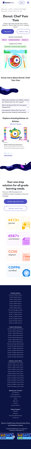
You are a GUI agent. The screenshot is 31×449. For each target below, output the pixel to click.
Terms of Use (5, 423)
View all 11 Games (15, 124)
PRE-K (4, 40)
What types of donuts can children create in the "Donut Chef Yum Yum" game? (15, 100)
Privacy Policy (15, 423)
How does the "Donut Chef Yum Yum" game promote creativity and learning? (14, 111)
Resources (4, 9)
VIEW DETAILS (8, 155)
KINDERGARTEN (14, 40)
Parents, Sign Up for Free (15, 201)
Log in (21, 2)
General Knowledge (20, 9)
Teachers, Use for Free (16, 208)
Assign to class (23, 31)
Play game (7, 31)
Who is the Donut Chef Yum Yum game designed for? (14, 105)
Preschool (4, 11)
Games (11, 9)
